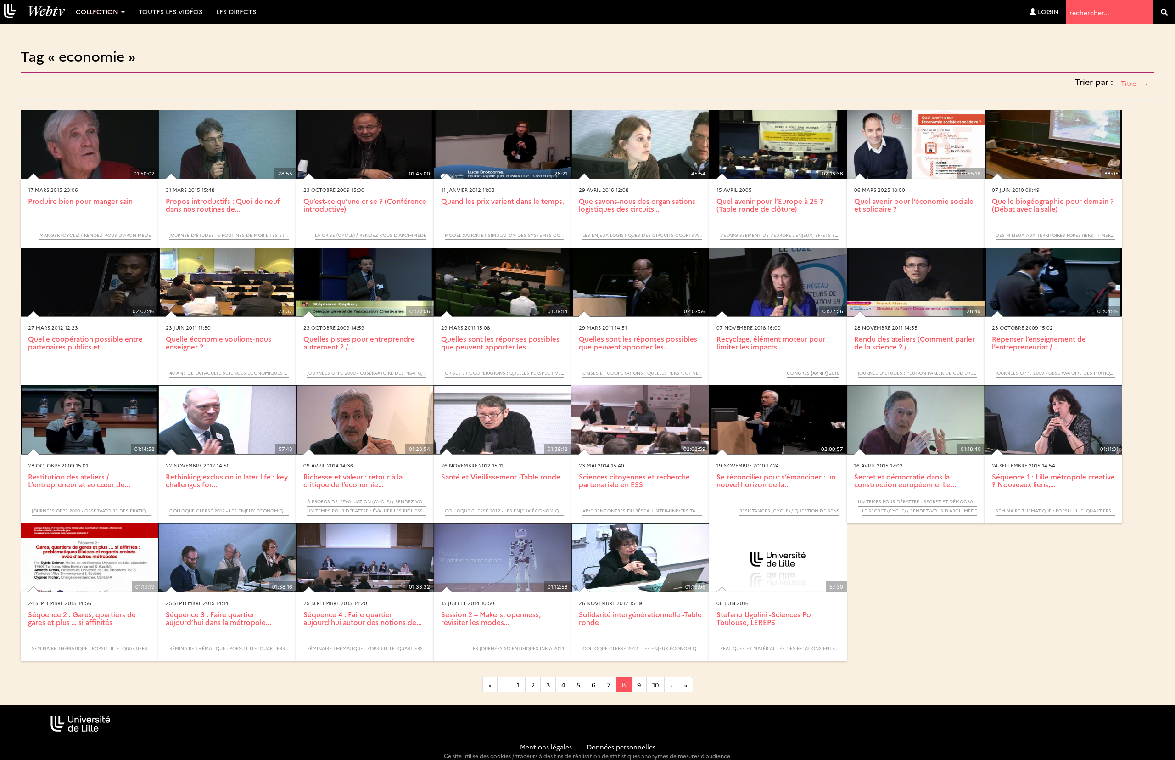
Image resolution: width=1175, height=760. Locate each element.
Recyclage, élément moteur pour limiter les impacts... (770, 342)
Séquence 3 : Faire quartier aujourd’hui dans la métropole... (218, 618)
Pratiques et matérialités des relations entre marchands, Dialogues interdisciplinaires (779, 648)
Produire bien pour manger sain (80, 201)
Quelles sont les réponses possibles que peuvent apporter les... (500, 342)
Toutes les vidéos (170, 11)
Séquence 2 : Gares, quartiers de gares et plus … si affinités (82, 618)
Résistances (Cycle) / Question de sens (789, 510)
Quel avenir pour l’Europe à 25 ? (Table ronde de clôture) (769, 205)
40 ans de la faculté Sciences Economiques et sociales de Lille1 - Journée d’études (229, 373)
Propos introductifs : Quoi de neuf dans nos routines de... (223, 205)
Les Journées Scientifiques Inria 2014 (517, 648)
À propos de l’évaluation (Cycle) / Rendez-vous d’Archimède (366, 501)
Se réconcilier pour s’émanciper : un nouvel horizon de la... (775, 480)
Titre (1128, 83)
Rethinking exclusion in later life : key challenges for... (227, 480)
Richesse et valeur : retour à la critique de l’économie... (353, 480)
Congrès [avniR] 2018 (813, 373)
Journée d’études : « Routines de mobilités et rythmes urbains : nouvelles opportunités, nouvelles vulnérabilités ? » (229, 235)
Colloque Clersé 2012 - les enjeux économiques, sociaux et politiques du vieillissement (229, 510)
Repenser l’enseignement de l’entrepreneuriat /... (1039, 342)
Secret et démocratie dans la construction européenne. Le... (905, 480)
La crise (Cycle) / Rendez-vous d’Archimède (370, 235)
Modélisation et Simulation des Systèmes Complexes (504, 235)
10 (655, 684)
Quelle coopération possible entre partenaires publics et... (85, 342)
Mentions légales (546, 746)
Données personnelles (621, 746)
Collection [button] (98, 11)
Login (1047, 11)
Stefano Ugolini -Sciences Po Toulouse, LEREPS (763, 618)
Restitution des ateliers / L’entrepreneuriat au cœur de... (79, 480)
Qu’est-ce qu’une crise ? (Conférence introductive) (364, 205)
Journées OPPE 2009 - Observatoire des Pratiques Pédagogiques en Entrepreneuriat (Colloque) (366, 373)
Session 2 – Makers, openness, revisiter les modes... (491, 618)
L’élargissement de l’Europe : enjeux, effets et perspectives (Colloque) (779, 235)
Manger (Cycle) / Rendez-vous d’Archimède (95, 235)
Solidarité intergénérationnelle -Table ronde (640, 618)
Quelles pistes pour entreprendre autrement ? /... (359, 342)
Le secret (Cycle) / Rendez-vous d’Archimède (919, 510)
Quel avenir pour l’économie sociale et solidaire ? (914, 205)
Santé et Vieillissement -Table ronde (500, 476)
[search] (1164, 12)
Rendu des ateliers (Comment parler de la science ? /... (914, 342)
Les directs (236, 11)
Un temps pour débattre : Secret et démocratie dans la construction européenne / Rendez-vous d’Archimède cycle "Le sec (917, 501)
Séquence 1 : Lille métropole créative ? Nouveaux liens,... (1053, 480)
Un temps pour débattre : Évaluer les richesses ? (366, 510)
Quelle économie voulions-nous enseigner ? (218, 342)
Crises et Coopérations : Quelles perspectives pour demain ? (504, 373)
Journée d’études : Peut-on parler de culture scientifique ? (917, 373)
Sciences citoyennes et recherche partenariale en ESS (634, 480)
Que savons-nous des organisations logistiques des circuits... (637, 205)
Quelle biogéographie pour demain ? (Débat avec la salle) (1053, 205)
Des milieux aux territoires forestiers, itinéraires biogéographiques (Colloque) (1055, 235)
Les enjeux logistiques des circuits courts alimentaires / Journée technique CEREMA (642, 235)
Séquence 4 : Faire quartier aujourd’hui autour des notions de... (362, 618)
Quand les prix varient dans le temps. (502, 201)
